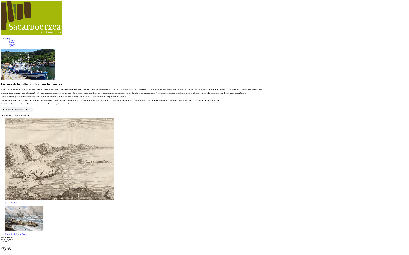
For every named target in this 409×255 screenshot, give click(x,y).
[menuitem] (8, 38)
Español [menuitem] (8, 38)
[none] (206, 42)
